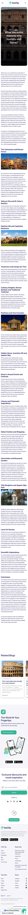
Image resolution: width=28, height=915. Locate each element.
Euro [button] (9, 895)
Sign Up (14, 792)
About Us (3, 853)
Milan (2, 887)
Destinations (4, 855)
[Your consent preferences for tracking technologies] (25, 912)
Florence (3, 885)
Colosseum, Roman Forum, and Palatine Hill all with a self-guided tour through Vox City (13, 192)
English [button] (3, 895)
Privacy (16, 858)
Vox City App (4, 862)
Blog (2, 857)
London (2, 880)
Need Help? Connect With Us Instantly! (21, 866)
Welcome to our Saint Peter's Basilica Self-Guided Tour (19, 852)
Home (2, 850)
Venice (2, 883)
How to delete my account (21, 869)
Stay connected (14, 820)
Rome (2, 878)
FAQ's (2, 859)
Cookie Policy (18, 860)
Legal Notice (18, 856)
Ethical (16, 863)
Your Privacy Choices (12, 910)
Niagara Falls (4, 890)
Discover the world (8, 732)
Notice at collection (8, 913)
